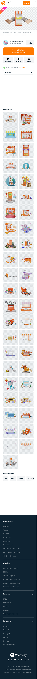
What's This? (22, 67)
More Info (8, 71)
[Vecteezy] (3, 3)
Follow (30, 43)
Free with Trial (18, 51)
